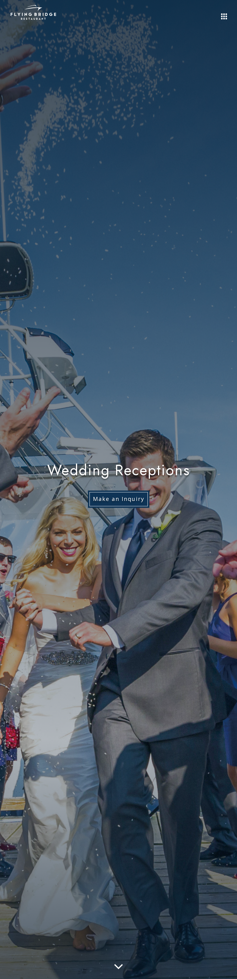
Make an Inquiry (118, 499)
